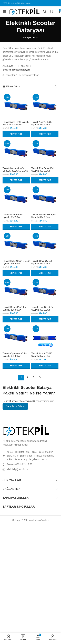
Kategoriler (29, 37)
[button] (16, 134)
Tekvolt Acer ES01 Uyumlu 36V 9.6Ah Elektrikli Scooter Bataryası (16, 124)
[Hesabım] (51, 11)
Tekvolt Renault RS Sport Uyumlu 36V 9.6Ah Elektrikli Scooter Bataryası (44, 217)
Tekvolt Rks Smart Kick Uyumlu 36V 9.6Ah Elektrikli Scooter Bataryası (44, 171)
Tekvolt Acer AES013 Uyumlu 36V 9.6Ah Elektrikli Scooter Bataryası (44, 124)
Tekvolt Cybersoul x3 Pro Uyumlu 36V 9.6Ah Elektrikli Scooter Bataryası (16, 356)
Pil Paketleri (23, 66)
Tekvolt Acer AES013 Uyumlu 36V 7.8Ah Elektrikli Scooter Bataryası (44, 356)
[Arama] (44, 11)
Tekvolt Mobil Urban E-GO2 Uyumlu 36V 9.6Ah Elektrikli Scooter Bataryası (16, 263)
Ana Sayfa (8, 66)
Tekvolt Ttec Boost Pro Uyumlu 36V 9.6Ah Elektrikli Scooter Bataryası (44, 309)
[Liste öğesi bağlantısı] (30, 464)
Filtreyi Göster (13, 87)
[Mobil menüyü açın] (4, 11)
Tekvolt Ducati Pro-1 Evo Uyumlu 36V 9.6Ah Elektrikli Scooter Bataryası (16, 309)
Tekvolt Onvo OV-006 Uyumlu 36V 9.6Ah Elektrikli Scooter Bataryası (44, 263)
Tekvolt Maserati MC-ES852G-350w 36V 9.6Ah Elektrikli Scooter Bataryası (16, 171)
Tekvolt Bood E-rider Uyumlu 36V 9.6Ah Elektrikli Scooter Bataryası (16, 217)
